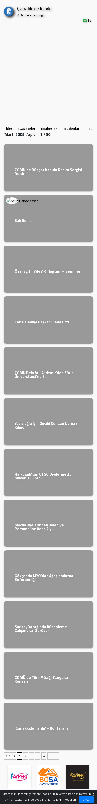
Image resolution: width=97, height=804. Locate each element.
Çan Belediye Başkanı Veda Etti (42, 322)
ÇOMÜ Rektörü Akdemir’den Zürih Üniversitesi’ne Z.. (44, 374)
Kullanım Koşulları (64, 799)
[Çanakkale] (9, 10)
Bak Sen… (23, 220)
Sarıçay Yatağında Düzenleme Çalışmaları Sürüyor (41, 628)
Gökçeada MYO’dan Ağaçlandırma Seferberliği (44, 577)
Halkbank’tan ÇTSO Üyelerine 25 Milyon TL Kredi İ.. (43, 476)
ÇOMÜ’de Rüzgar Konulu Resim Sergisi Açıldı (48, 171)
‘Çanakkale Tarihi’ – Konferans (42, 728)
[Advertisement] (48, 73)
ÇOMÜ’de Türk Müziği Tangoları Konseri (42, 679)
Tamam (86, 799)
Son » (53, 756)
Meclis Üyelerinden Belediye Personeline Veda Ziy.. (39, 527)
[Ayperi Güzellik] (19, 777)
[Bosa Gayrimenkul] (49, 777)
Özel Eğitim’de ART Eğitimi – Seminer (47, 271)
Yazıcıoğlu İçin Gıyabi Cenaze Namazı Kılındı (46, 425)
